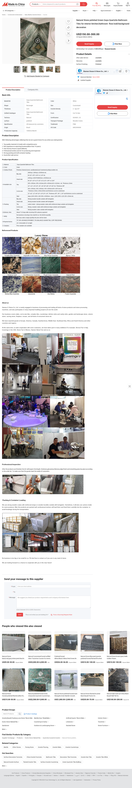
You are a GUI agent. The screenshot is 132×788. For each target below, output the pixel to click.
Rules (128, 11)
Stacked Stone (70, 725)
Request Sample (110, 49)
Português (32, 775)
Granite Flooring (43, 747)
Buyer (85, 11)
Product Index (101, 773)
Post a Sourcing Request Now (61, 615)
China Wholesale (57, 773)
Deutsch (62, 775)
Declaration (87, 780)
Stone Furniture (103, 725)
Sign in (128, 5)
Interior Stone (102, 718)
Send (19, 615)
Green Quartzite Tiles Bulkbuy (71, 762)
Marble (6, 747)
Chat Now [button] (118, 44)
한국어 (83, 775)
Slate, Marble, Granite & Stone (33, 14)
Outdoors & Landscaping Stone (44, 725)
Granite (45, 14)
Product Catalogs (31, 714)
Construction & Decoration (15, 14)
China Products (25, 773)
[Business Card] (127, 98)
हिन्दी (94, 775)
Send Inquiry (89, 44)
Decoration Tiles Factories (68, 757)
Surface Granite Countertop (49, 762)
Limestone (69, 722)
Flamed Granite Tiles (29, 762)
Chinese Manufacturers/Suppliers (41, 773)
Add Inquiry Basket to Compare (38, 76)
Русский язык (47, 775)
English (18, 775)
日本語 (88, 775)
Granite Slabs (57, 747)
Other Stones (16, 747)
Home (3, 14)
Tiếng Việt (113, 775)
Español (24, 775)
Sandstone (5, 725)
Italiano (56, 775)
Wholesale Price (68, 773)
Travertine (101, 722)
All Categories (9, 11)
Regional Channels (90, 773)
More (4, 766)
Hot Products (15, 773)
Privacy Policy (97, 780)
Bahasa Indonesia (123, 775)
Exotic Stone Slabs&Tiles (10, 722)
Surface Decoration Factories (13, 757)
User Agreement (77, 780)
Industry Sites (79, 773)
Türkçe (106, 775)
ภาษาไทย (99, 775)
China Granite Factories (34, 757)
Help (94, 11)
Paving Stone (29, 747)
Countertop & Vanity (40, 722)
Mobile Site (111, 773)
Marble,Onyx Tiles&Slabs (42, 718)
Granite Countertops (72, 747)
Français (39, 775)
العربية (77, 775)
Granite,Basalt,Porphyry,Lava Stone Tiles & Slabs (17, 718)
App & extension (106, 11)
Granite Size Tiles (86, 757)
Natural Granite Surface (11, 762)
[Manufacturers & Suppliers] (13, 4)
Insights (118, 773)
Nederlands (70, 775)
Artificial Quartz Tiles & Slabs (75, 718)
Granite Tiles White (102, 757)
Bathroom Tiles (51, 757)
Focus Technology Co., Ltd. (52, 780)
